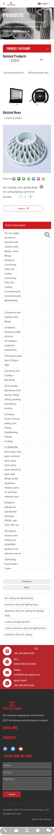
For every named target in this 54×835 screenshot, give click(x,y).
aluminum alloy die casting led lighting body (24, 613)
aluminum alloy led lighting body (21, 604)
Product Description (15, 225)
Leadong (46, 819)
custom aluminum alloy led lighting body (25, 628)
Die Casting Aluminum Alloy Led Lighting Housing (39, 96)
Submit (12, 794)
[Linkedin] (13, 748)
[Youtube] (20, 748)
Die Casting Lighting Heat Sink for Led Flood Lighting (15, 96)
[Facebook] (5, 748)
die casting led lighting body (19, 598)
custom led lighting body (17, 622)
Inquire (21, 208)
